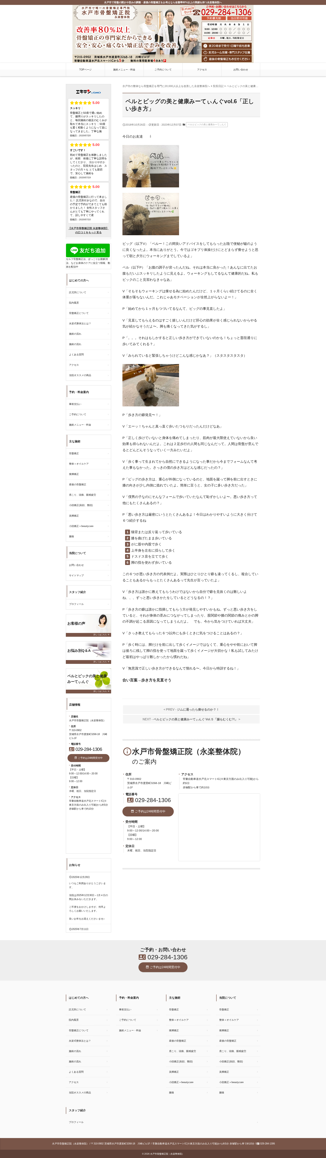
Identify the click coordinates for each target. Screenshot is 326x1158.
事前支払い (75, 404)
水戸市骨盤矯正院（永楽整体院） (167, 1154)
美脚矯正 (74, 515)
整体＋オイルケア (79, 463)
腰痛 (71, 536)
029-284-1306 (149, 800)
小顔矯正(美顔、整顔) (81, 505)
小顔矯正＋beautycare (82, 526)
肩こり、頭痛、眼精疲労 (82, 494)
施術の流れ (75, 333)
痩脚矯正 (74, 474)
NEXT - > (191, 719)
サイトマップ (76, 575)
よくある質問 (76, 354)
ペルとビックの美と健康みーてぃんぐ (207, 124)
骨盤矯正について (79, 313)
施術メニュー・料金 (124, 69)
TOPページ (85, 69)
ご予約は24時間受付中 (148, 811)
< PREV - (191, 709)
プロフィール (76, 604)
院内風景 (74, 302)
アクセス (202, 69)
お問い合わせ (240, 69)
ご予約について (163, 69)
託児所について (77, 292)
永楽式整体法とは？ (80, 323)
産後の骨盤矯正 (77, 484)
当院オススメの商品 (80, 375)
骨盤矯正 (74, 453)
